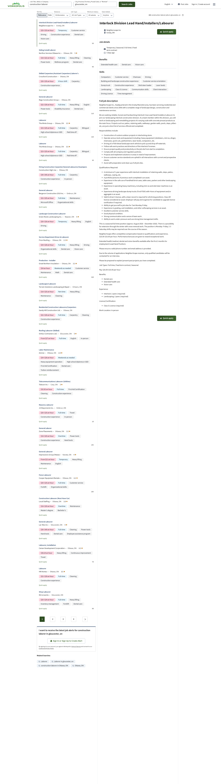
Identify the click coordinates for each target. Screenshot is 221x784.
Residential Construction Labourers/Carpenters (57, 307)
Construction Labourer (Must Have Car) (54, 498)
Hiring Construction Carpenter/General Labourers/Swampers (63, 167)
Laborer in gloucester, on (63, 661)
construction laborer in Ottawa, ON (54, 665)
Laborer (44, 661)
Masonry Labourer (46, 405)
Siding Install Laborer (47, 50)
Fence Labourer (45, 475)
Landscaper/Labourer (47, 284)
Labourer (42, 120)
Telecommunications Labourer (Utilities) (54, 381)
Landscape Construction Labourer (52, 214)
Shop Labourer (45, 592)
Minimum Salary (92, 12)
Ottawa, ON (79, 665)
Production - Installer (47, 260)
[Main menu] (214, 4)
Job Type (74, 12)
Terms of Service (76, 646)
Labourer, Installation (47, 545)
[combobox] (50, 4)
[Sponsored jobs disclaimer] (182, 15)
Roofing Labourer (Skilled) (49, 331)
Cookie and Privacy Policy (46, 648)
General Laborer (45, 428)
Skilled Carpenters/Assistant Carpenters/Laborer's (59, 73)
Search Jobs (127, 4)
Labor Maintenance (46, 350)
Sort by (39, 12)
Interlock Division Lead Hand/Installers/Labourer (58, 23)
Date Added (106, 12)
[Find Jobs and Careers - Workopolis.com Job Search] (16, 4)
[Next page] (85, 619)
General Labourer (46, 97)
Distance (57, 12)
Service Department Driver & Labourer (54, 237)
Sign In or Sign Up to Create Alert (67, 641)
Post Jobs (184, 4)
